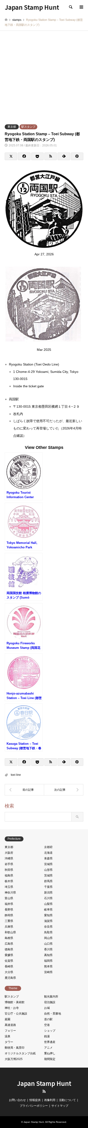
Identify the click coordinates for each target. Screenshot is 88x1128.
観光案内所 (51, 996)
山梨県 (48, 904)
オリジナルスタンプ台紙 (20, 1053)
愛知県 (48, 915)
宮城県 (48, 864)
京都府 (48, 847)
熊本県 (48, 966)
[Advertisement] (44, 77)
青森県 (48, 858)
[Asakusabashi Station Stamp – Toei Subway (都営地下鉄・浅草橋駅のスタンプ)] (24, 789)
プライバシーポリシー (34, 1105)
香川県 (48, 949)
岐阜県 (48, 909)
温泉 (7, 1036)
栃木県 (9, 881)
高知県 (48, 955)
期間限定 (49, 1059)
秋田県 (9, 869)
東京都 (12, 126)
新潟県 (48, 892)
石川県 (48, 898)
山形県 (48, 869)
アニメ (48, 1047)
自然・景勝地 (52, 1013)
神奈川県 (10, 892)
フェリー (10, 1030)
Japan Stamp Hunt (44, 1083)
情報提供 (35, 1100)
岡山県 (48, 938)
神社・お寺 (12, 1008)
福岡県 (48, 960)
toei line (16, 774)
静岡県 (9, 915)
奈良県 (48, 926)
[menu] (81, 7)
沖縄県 (9, 858)
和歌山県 (10, 932)
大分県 (9, 972)
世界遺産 (49, 1042)
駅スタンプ (28, 126)
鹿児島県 (10, 977)
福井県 (9, 904)
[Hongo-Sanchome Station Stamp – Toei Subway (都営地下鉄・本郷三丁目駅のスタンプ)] (64, 789)
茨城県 (48, 875)
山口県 (48, 943)
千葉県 (48, 887)
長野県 (9, 909)
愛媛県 (9, 955)
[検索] (70, 7)
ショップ (49, 1030)
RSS (44, 1091)
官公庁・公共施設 (16, 1013)
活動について (67, 1100)
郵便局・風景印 (14, 1047)
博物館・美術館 (14, 1002)
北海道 (48, 852)
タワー (9, 1042)
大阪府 (9, 852)
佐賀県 (9, 960)
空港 (47, 1025)
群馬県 (48, 881)
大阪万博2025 (14, 1059)
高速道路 (10, 1025)
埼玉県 (9, 887)
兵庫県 (9, 926)
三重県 (9, 921)
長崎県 (9, 966)
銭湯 (47, 1036)
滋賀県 (48, 921)
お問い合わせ (17, 1100)
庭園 (7, 1019)
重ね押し (49, 1053)
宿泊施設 (49, 1002)
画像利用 (49, 1100)
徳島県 (9, 949)
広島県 (9, 943)
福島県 (9, 875)
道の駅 (48, 1019)
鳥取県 (48, 932)
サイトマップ (59, 1105)
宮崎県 (48, 972)
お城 (47, 1008)
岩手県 (9, 864)
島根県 (9, 938)
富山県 (9, 898)
